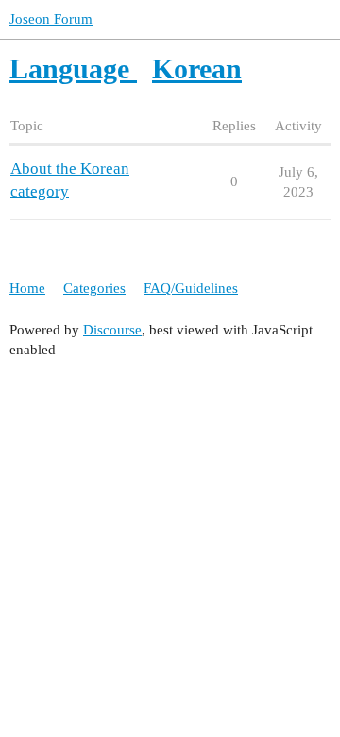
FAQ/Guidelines (191, 288)
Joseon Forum (51, 18)
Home (27, 288)
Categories (94, 288)
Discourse (112, 329)
